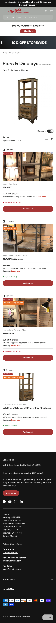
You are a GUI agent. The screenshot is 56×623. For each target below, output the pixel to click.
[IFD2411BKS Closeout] (28, 238)
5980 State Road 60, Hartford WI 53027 (22, 465)
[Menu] (4, 11)
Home (5, 53)
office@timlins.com (12, 560)
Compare (41, 131)
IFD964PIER (8, 333)
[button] (52, 11)
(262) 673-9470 (10, 552)
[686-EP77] (28, 166)
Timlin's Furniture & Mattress (19, 617)
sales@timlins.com (12, 569)
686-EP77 (8, 187)
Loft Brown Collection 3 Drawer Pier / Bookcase (27, 408)
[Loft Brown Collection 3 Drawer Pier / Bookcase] (28, 387)
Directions (11, 493)
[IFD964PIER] (28, 312)
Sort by (6, 137)
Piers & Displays (15, 53)
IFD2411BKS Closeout (13, 259)
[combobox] (28, 17)
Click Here (28, 31)
